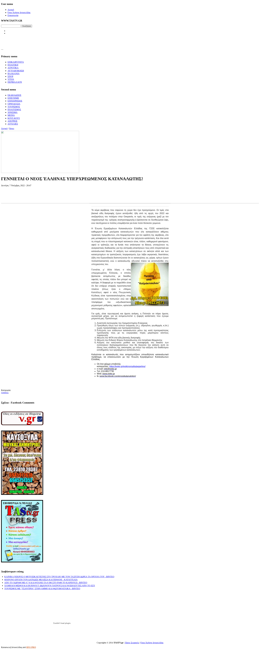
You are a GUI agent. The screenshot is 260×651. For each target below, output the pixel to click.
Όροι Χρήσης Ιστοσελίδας (152, 643)
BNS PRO (31, 647)
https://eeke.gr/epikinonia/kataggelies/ (127, 366)
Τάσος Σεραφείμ (132, 643)
